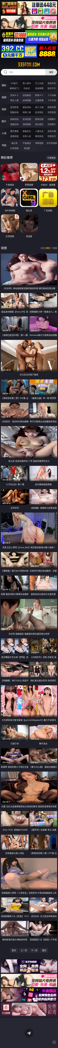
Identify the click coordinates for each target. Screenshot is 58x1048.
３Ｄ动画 (52, 95)
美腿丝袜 (14, 124)
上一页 (24, 950)
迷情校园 (14, 136)
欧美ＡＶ (39, 95)
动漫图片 (52, 119)
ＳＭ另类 (52, 100)
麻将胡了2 (14, 88)
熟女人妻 (14, 100)
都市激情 (14, 131)
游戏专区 (52, 83)
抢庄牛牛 (52, 88)
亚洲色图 (27, 119)
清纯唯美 (27, 124)
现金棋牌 (39, 88)
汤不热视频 (52, 143)
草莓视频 (39, 143)
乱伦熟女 (39, 112)
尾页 (44, 950)
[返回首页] (54, 1042)
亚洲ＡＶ (14, 95)
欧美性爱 (52, 107)
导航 (4, 145)
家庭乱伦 (27, 131)
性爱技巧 (52, 136)
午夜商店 (27, 143)
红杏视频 (14, 148)
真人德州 (27, 83)
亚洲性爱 (14, 107)
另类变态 (52, 112)
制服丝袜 (14, 112)
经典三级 (27, 112)
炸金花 (27, 88)
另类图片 (52, 124)
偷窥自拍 (14, 119)
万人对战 (39, 83)
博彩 (4, 85)
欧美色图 (39, 119)
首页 (14, 950)
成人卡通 (39, 107)
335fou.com (29, 65)
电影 (4, 109)
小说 (4, 133)
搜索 (51, 72)
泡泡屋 (27, 148)
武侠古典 (52, 131)
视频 (4, 97)
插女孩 (14, 143)
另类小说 (27, 136)
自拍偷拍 (27, 95)
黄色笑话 (39, 136)
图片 (4, 121)
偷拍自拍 (27, 107)
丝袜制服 (27, 100)
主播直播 (39, 100)
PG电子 (14, 83)
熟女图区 (39, 124)
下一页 (34, 950)
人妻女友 (39, 131)
